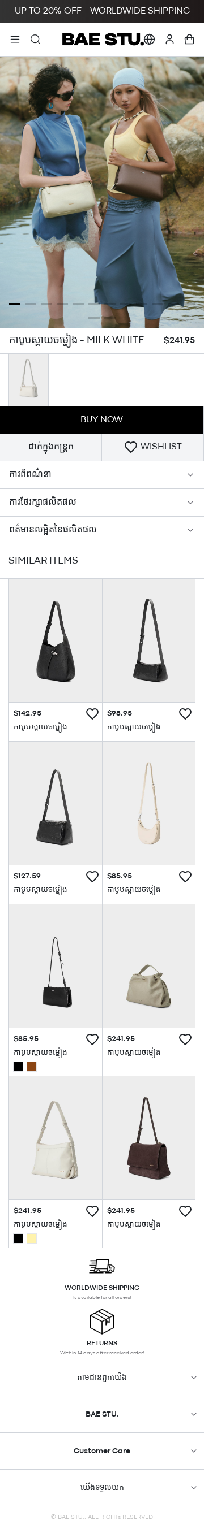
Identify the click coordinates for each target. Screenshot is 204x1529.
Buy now (101, 420)
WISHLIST (161, 447)
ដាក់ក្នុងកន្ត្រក (51, 447)
